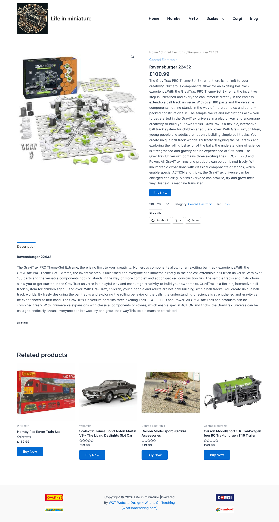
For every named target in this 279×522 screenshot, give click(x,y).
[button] (132, 56)
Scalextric (215, 18)
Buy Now (160, 193)
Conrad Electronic (173, 52)
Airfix (194, 18)
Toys (226, 204)
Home (154, 18)
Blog (254, 18)
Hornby (173, 18)
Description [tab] (26, 246)
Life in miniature (71, 18)
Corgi (237, 18)
